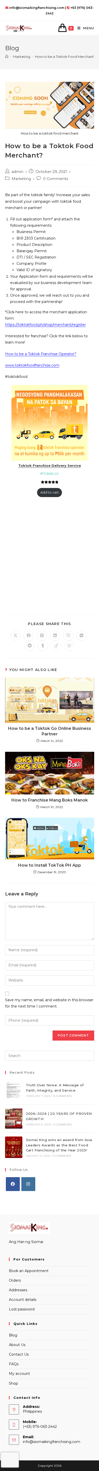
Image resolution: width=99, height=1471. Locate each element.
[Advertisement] (49, 557)
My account (19, 1373)
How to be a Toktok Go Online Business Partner (49, 731)
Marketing (21, 178)
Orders (15, 1280)
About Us (17, 1345)
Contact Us (19, 1354)
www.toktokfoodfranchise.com (32, 365)
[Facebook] (13, 1184)
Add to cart (49, 492)
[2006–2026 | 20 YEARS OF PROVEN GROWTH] (13, 1118)
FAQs (14, 1364)
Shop (13, 1383)
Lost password (22, 1309)
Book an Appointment (28, 1271)
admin (17, 171)
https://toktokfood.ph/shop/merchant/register (45, 324)
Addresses (18, 1290)
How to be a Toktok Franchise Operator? (40, 354)
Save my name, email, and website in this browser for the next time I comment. (49, 1003)
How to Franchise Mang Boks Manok (49, 800)
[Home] (6, 57)
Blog (13, 1335)
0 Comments (55, 178)
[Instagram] (28, 1184)
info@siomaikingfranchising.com (51, 1441)
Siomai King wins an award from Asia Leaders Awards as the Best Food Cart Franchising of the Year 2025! (59, 1145)
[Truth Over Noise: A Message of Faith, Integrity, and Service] (13, 1090)
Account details (22, 1299)
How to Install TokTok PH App (49, 865)
